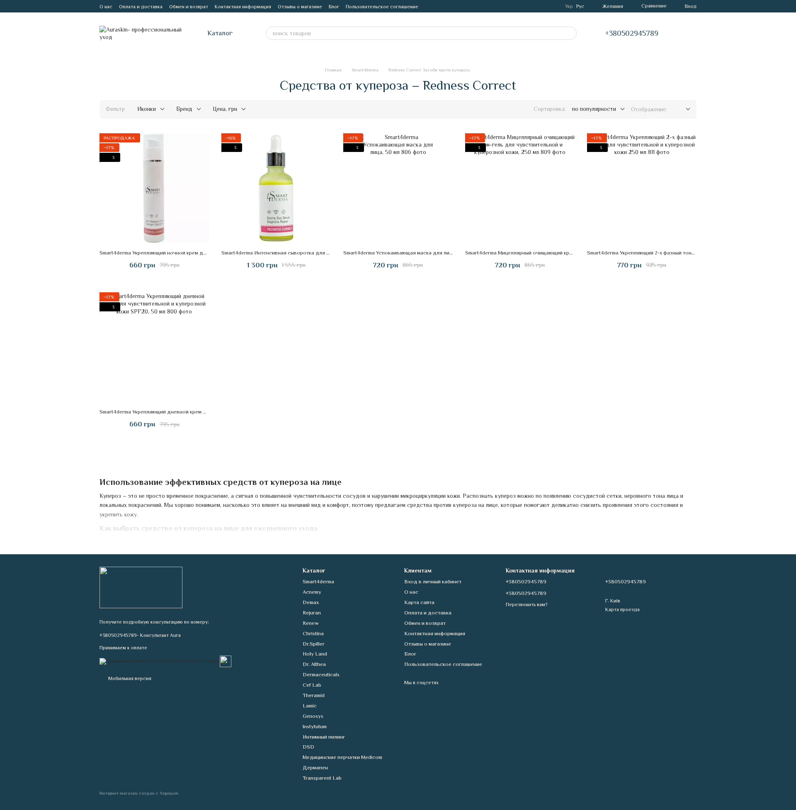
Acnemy (312, 592)
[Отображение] (681, 109)
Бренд (184, 108)
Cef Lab (312, 685)
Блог (334, 7)
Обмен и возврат (188, 7)
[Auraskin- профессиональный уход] (141, 587)
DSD (308, 747)
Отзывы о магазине (300, 7)
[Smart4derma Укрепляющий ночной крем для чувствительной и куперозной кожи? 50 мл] (154, 188)
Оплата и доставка (141, 7)
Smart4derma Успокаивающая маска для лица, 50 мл (407, 253)
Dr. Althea (314, 664)
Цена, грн (225, 108)
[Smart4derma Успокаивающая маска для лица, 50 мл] (398, 188)
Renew (311, 623)
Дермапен (315, 767)
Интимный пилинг (324, 737)
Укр (569, 6)
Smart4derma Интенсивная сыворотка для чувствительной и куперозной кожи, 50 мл (326, 253)
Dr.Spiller (314, 644)
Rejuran (312, 612)
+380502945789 (631, 33)
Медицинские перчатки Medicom (342, 757)
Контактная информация (243, 7)
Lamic (310, 705)
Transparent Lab (322, 778)
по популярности (594, 108)
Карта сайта (419, 602)
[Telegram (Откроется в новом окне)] (430, 6)
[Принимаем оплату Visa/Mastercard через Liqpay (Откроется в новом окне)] (159, 660)
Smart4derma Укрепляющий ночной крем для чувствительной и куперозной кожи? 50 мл (208, 253)
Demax (311, 602)
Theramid (314, 695)
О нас (106, 7)
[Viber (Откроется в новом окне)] (440, 6)
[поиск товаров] (570, 33)
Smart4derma (318, 581)
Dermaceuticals (321, 674)
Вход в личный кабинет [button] (432, 581)
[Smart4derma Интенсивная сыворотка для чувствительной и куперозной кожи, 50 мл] (276, 188)
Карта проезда (622, 609)
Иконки (146, 108)
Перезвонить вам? (526, 604)
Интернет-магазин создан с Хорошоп (139, 792)
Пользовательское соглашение (382, 7)
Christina (313, 633)
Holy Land (315, 654)
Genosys (313, 716)
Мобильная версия (129, 678)
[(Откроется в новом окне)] (225, 660)
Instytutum (315, 726)
